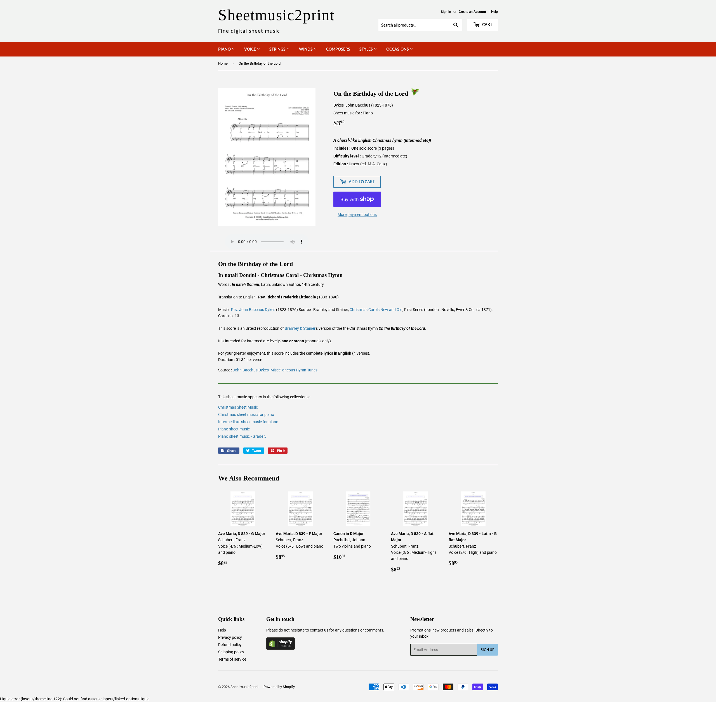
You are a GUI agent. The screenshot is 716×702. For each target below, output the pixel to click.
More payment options (357, 214)
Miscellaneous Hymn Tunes (293, 370)
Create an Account (472, 12)
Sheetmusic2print (244, 687)
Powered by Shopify (279, 687)
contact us (319, 630)
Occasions (398, 49)
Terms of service (232, 659)
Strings (277, 49)
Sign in (446, 12)
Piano (225, 49)
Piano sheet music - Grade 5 (242, 436)
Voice (250, 49)
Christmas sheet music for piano (246, 414)
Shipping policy (231, 652)
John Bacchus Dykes (251, 370)
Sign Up (487, 650)
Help (494, 12)
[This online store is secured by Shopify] (280, 648)
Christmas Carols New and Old (376, 309)
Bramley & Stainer (300, 328)
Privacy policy (230, 637)
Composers (338, 49)
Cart (486, 24)
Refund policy (230, 644)
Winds (306, 49)
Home (223, 63)
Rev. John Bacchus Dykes (253, 309)
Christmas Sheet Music (238, 407)
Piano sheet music (234, 429)
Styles (366, 49)
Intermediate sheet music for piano (248, 422)
